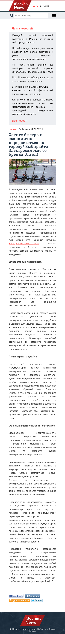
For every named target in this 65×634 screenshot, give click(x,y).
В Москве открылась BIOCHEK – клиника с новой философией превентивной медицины (32, 90)
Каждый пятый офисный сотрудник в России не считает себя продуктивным (32, 39)
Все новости (20, 120)
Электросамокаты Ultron (24, 243)
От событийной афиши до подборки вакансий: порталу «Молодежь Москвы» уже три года (32, 68)
